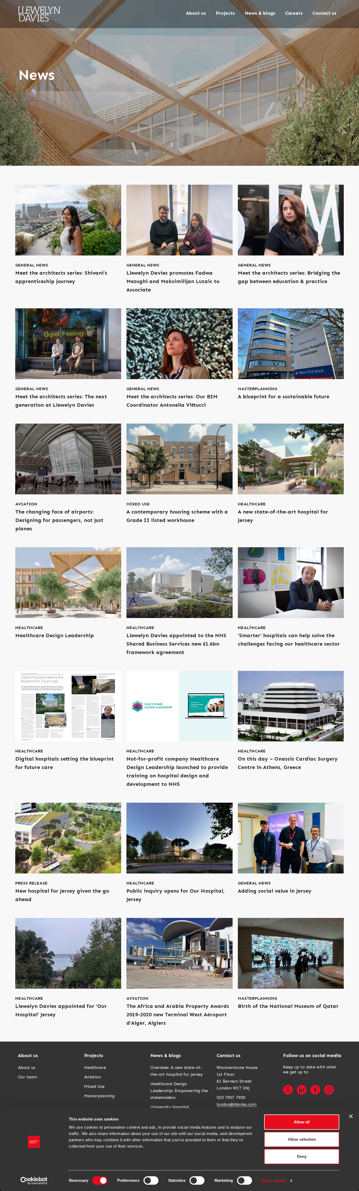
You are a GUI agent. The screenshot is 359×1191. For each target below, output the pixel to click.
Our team (27, 1076)
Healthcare (95, 1067)
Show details (274, 1180)
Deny (301, 1156)
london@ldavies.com (237, 1104)
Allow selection (302, 1139)
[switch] (150, 1180)
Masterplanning (99, 1095)
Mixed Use (94, 1086)
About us (26, 1067)
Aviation (92, 1076)
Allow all (302, 1122)
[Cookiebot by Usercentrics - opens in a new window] (34, 1181)
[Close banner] (351, 1116)
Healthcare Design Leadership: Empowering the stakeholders (179, 1090)
